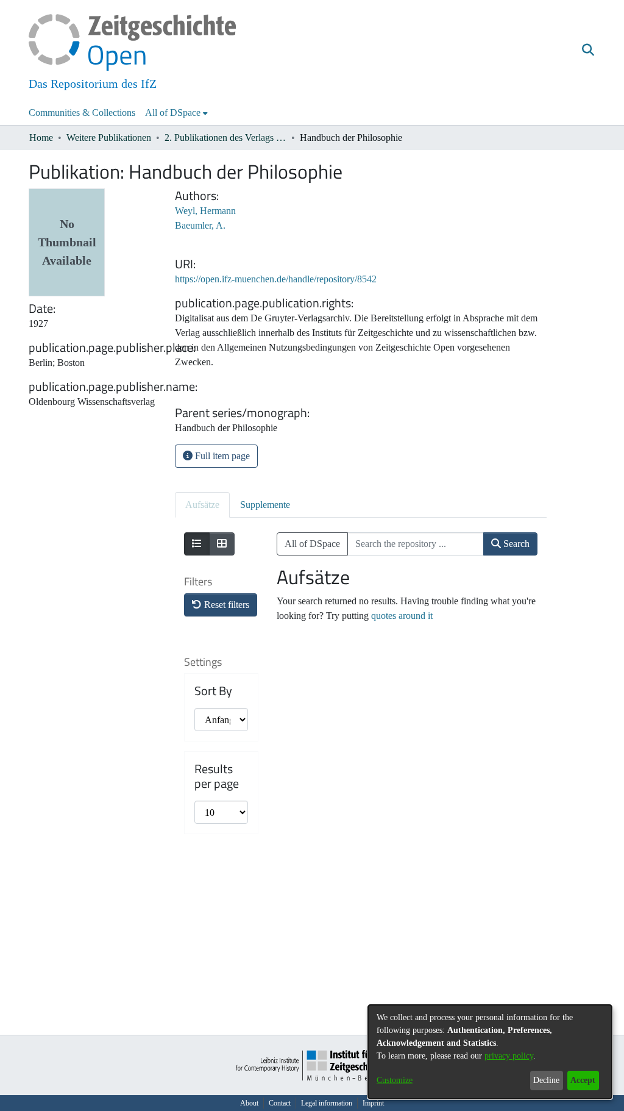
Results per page (216, 776)
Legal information (326, 1103)
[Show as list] (197, 544)
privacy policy (508, 1055)
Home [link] (41, 137)
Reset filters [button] (225, 604)
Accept (582, 1080)
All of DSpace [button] (172, 112)
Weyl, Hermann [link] (205, 210)
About (249, 1103)
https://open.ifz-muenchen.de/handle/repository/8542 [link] (276, 279)
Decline (546, 1080)
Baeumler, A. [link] (200, 225)
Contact (280, 1103)
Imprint (373, 1103)
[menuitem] (176, 113)
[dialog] (490, 1052)
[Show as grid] (222, 544)
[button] (587, 50)
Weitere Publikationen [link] (108, 137)
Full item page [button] (221, 456)
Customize (395, 1080)
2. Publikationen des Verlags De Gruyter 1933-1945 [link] (225, 137)
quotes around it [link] (402, 615)
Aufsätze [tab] (202, 504)
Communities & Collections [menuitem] (82, 112)
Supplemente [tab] (265, 504)
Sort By (213, 691)
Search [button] (515, 543)
